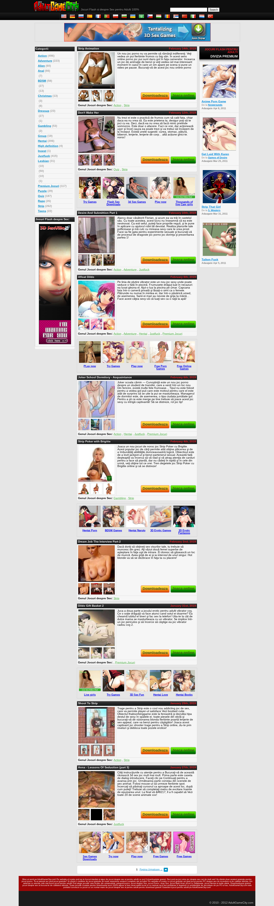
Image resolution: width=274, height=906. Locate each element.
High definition (48, 145)
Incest (42, 150)
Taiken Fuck (210, 259)
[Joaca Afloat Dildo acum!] (96, 298)
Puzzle (42, 191)
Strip (41, 206)
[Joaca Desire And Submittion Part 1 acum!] (96, 234)
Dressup (43, 110)
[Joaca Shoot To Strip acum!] (96, 725)
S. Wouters (214, 210)
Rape (41, 201)
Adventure (45, 60)
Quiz (41, 196)
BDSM (42, 80)
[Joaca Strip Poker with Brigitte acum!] (96, 463)
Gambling (44, 125)
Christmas (45, 95)
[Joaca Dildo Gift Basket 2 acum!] (96, 627)
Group (42, 135)
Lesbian (43, 160)
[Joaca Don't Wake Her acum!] (96, 134)
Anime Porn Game (214, 101)
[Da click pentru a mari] (84, 96)
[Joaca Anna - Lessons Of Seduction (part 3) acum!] (96, 789)
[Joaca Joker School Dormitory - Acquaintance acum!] (96, 399)
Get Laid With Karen (215, 154)
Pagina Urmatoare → (151, 869)
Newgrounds (215, 105)
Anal (41, 70)
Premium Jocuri (48, 186)
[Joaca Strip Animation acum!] (96, 70)
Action (42, 55)
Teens (42, 211)
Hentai (42, 140)
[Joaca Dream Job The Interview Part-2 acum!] (96, 563)
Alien (41, 65)
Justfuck (44, 155)
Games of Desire (217, 157)
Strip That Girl (211, 206)
